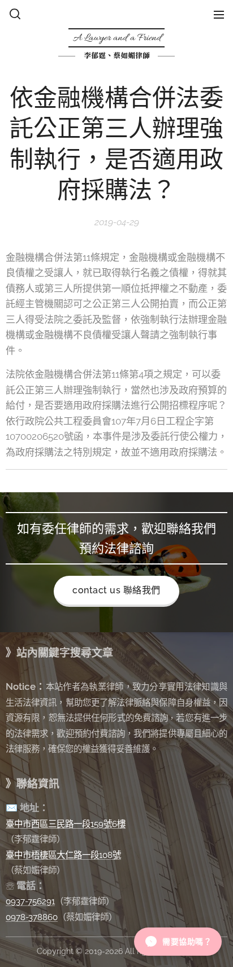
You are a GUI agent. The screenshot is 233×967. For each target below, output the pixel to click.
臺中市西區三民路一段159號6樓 (66, 824)
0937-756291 (30, 901)
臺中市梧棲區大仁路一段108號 (63, 855)
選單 (219, 14)
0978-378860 (32, 917)
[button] (15, 14)
